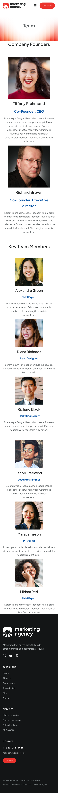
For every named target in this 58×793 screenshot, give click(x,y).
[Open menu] (35, 5)
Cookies (27, 784)
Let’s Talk (47, 5)
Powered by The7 (41, 784)
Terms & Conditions (11, 784)
